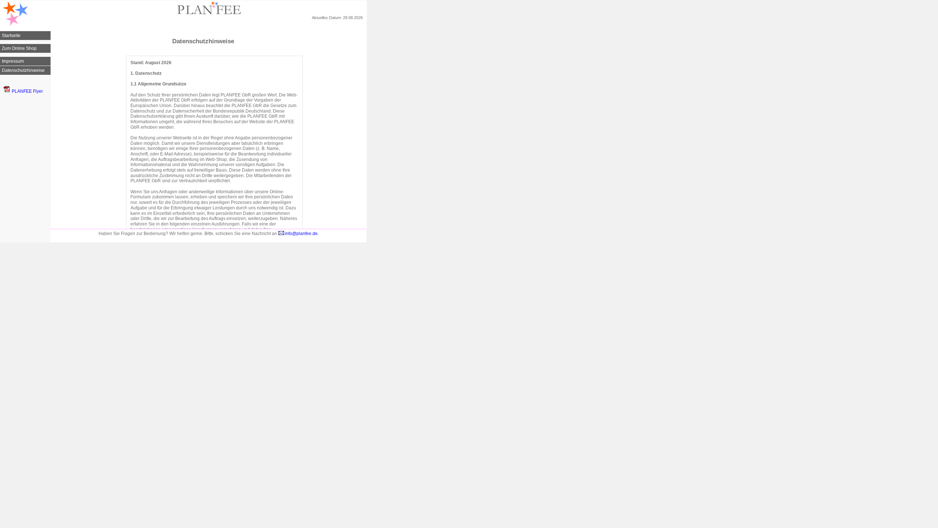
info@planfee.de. (302, 233)
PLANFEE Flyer (27, 91)
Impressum (13, 61)
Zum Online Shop (19, 48)
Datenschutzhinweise (23, 70)
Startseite (11, 35)
